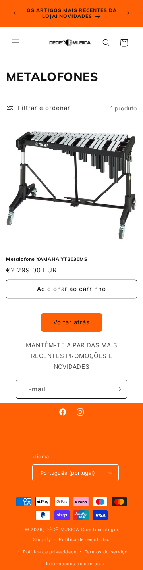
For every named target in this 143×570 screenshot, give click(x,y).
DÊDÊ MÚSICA (62, 529)
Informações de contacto (75, 563)
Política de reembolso (84, 539)
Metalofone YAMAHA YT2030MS (47, 259)
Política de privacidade (50, 552)
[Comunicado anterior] (14, 13)
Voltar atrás (71, 322)
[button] (16, 43)
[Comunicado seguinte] (128, 13)
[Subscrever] (118, 389)
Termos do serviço (106, 552)
